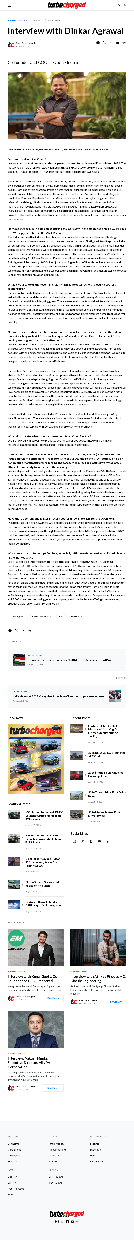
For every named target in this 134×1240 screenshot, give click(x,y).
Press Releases (16, 1188)
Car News (13, 1182)
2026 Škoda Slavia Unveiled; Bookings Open (106, 774)
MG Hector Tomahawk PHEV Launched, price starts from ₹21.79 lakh (44, 815)
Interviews (95, 1149)
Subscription (14, 1155)
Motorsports (98, 1136)
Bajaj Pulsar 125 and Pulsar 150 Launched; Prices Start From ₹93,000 (42, 862)
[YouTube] (99, 841)
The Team (13, 1161)
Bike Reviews (56, 1177)
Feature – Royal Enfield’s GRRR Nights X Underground (43, 903)
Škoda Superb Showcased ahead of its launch (42, 883)
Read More (53, 998)
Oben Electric (75, 616)
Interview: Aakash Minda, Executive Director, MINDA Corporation (29, 1062)
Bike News (13, 1177)
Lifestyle (54, 1136)
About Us (13, 1136)
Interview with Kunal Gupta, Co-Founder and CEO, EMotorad (33, 978)
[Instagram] (74, 841)
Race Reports (35, 655)
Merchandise (14, 1149)
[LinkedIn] (108, 841)
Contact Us (13, 1143)
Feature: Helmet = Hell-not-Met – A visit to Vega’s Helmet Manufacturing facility (106, 731)
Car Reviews (55, 1182)
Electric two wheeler (41, 616)
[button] (9, 5)
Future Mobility (56, 1143)
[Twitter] (83, 841)
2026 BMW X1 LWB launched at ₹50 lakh (107, 754)
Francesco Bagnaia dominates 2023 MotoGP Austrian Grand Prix (69, 659)
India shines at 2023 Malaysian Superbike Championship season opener (59, 696)
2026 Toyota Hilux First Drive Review (107, 794)
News (93, 1155)
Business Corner (16, 20)
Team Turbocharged (25, 43)
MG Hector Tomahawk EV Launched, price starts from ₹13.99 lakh (43, 839)
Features (94, 1143)
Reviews (53, 1170)
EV (60, 616)
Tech (10, 1194)
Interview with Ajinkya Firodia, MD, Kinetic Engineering (98, 978)
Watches (53, 1161)
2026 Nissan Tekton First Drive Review (104, 813)
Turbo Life (54, 1155)
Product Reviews (57, 1149)
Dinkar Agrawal (18, 616)
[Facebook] (91, 841)
